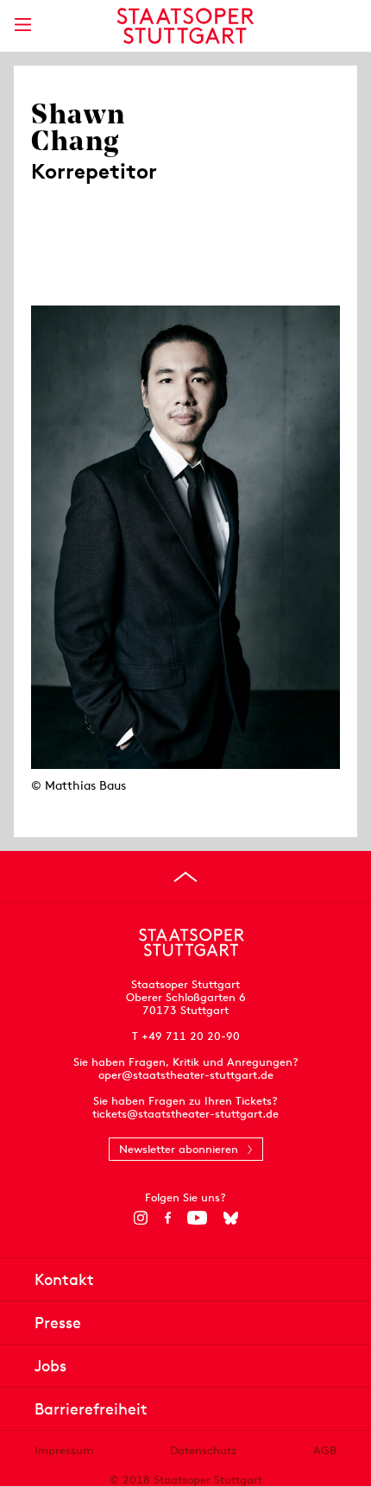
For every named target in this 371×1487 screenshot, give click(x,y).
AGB (324, 1450)
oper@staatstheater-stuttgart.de (186, 1075)
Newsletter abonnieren (178, 1149)
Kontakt (64, 1279)
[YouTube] (197, 1218)
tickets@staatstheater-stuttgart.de (185, 1113)
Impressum (64, 1450)
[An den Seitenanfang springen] (185, 877)
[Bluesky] (230, 1218)
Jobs (50, 1366)
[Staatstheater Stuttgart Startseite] (186, 26)
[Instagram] (141, 1218)
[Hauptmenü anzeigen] (22, 24)
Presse (58, 1323)
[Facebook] (168, 1218)
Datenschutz (203, 1450)
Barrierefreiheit (91, 1409)
